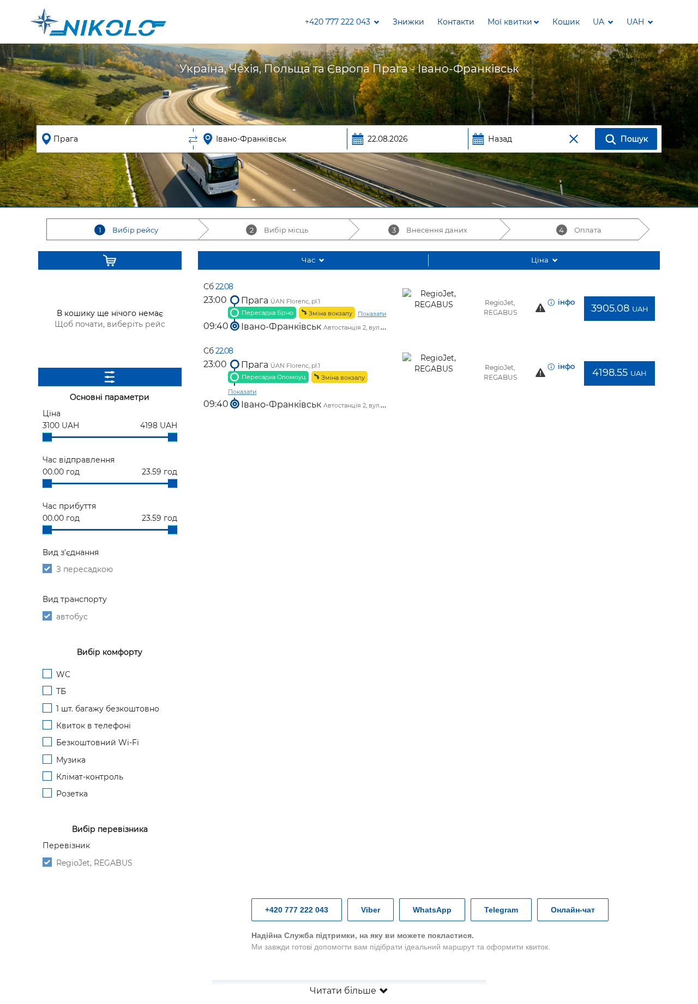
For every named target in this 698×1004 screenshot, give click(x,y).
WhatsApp (432, 909)
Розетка (72, 794)
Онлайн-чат (573, 909)
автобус (72, 617)
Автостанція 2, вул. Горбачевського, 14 (381, 327)
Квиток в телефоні (93, 726)
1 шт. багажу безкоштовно (107, 709)
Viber (370, 909)
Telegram (501, 909)
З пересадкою (84, 569)
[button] (513, 22)
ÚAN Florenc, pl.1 (295, 301)
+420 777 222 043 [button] (338, 22)
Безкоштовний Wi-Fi (97, 742)
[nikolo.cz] (98, 22)
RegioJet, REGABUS (94, 863)
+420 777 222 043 (296, 909)
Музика (71, 760)
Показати (372, 314)
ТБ (61, 691)
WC (63, 674)
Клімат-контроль (89, 777)
